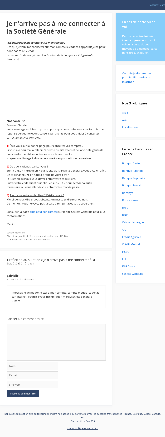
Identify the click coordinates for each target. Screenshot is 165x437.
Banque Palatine (132, 171)
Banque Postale (132, 185)
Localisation (130, 127)
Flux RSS (90, 421)
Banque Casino (131, 163)
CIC (124, 229)
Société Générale (16, 232)
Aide (125, 112)
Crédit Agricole (131, 237)
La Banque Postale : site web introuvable (28, 239)
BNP (125, 215)
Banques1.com (157, 4)
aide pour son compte (44, 212)
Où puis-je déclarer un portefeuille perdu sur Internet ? (136, 77)
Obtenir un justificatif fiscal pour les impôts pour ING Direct (39, 236)
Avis (124, 120)
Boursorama (130, 200)
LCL (124, 259)
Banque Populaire (133, 178)
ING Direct (128, 266)
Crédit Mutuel (131, 244)
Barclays (127, 193)
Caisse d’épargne (133, 222)
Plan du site (76, 421)
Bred (125, 207)
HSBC (125, 252)
